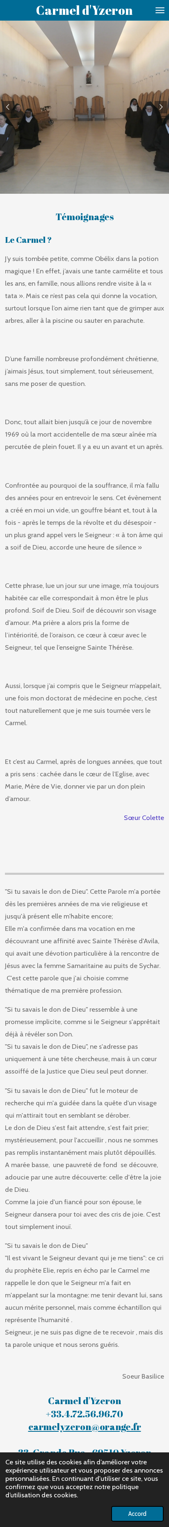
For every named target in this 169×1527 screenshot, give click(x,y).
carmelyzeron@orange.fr (84, 1426)
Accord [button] (137, 1514)
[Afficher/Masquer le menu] (160, 10)
